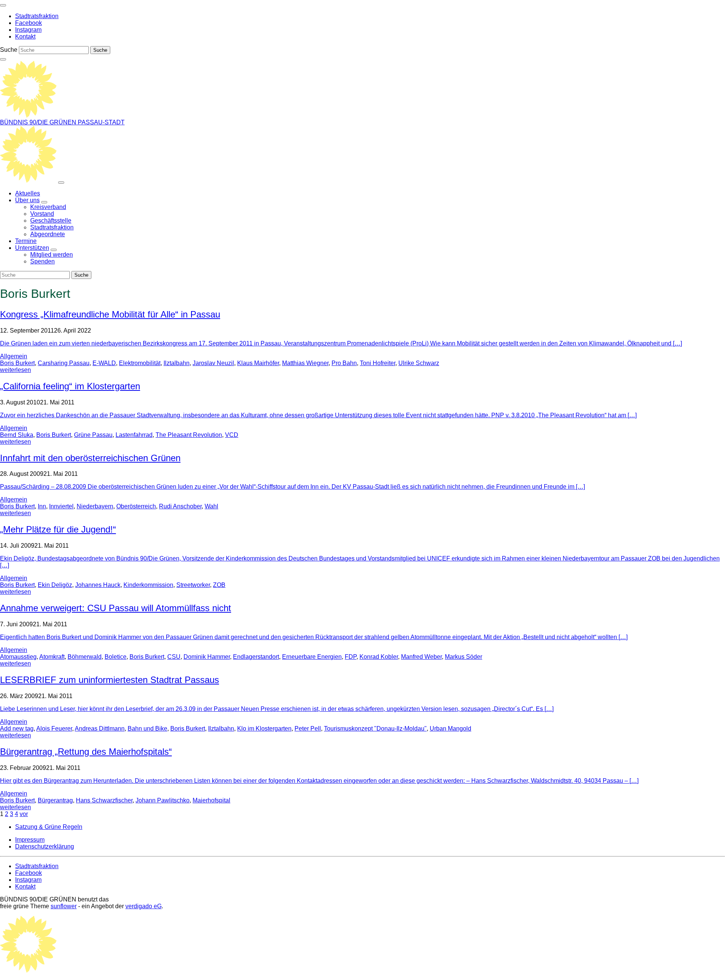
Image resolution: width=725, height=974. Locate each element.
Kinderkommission (148, 585)
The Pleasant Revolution (189, 435)
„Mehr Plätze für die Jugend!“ (58, 529)
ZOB (219, 585)
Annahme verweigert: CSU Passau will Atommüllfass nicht (115, 608)
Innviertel (61, 506)
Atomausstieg (18, 656)
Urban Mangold (450, 728)
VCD (231, 435)
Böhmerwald (85, 656)
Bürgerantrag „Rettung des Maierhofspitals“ (86, 751)
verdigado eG (143, 906)
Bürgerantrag (55, 800)
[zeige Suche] (3, 59)
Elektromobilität (139, 363)
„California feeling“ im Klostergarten (70, 386)
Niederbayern (95, 506)
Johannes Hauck (97, 585)
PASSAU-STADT (101, 122)
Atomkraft (52, 656)
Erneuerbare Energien (312, 656)
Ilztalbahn (177, 363)
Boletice (115, 656)
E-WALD (104, 363)
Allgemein (13, 356)
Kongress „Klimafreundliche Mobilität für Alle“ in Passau (110, 314)
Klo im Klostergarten (264, 728)
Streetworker (193, 585)
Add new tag (17, 728)
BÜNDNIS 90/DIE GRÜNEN (39, 122)
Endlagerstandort (256, 656)
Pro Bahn (344, 363)
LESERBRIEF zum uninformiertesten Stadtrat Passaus (109, 680)
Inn (42, 506)
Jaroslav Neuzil (213, 363)
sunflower (64, 906)
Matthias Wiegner (305, 363)
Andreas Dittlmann (100, 728)
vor (24, 814)
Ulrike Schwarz (418, 363)
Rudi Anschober (180, 506)
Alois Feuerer (54, 728)
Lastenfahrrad (134, 435)
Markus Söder (463, 656)
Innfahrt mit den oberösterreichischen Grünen (90, 458)
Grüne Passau (93, 435)
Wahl (211, 506)
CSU (173, 656)
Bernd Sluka (16, 435)
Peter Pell (308, 728)
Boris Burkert (17, 363)
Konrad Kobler (378, 656)
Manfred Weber (421, 656)
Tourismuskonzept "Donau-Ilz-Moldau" (375, 728)
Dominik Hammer (207, 656)
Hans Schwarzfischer (104, 800)
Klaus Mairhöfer (258, 363)
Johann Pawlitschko (163, 800)
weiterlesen (15, 370)
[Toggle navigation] (3, 5)
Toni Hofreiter (377, 363)
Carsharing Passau (63, 363)
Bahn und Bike (147, 728)
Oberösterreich (136, 506)
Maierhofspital (211, 800)
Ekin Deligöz (55, 585)
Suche (8, 49)
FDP (350, 656)
